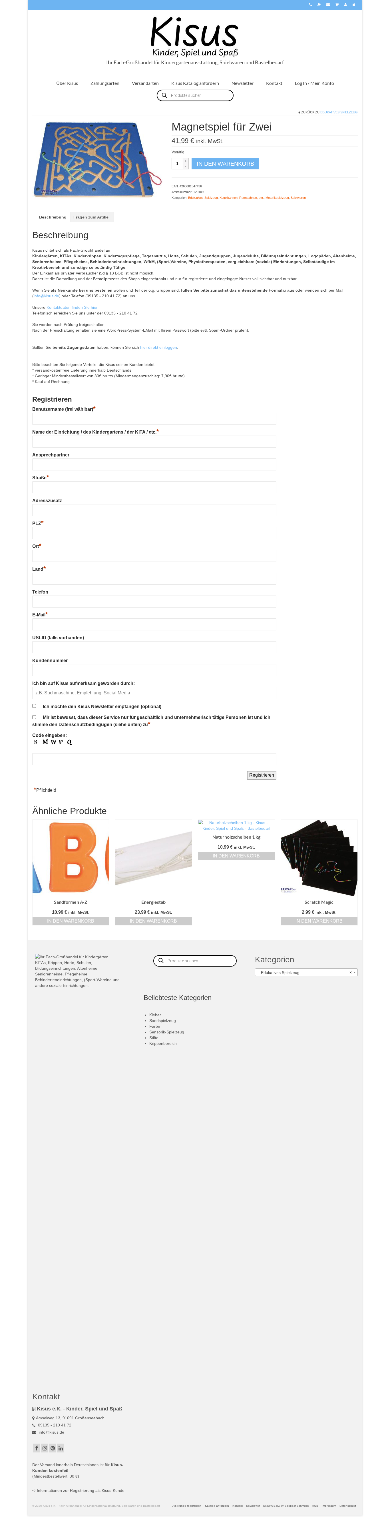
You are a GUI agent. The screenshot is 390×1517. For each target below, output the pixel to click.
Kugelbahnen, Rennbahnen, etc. (242, 197)
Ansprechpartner (50, 454)
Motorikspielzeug (277, 197)
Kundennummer (50, 660)
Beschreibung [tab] (53, 217)
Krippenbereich (163, 1043)
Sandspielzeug (162, 1020)
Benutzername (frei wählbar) (64, 409)
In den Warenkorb (225, 164)
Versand (47, 1464)
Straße (40, 477)
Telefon (40, 592)
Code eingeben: (49, 735)
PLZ (38, 523)
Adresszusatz (47, 500)
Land (39, 569)
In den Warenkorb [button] (70, 921)
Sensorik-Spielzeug (166, 1032)
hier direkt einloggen (158, 347)
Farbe (154, 1026)
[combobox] (306, 972)
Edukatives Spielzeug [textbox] (305, 972)
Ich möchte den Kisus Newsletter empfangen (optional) (102, 706)
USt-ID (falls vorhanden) (58, 637)
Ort (36, 546)
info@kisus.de (46, 296)
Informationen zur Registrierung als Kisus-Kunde (80, 1490)
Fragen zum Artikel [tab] (91, 217)
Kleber (155, 1015)
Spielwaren (298, 197)
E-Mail (40, 614)
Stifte (153, 1037)
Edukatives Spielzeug (339, 112)
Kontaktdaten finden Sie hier (72, 307)
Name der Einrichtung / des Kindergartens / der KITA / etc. (95, 432)
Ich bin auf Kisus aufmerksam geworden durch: (83, 683)
